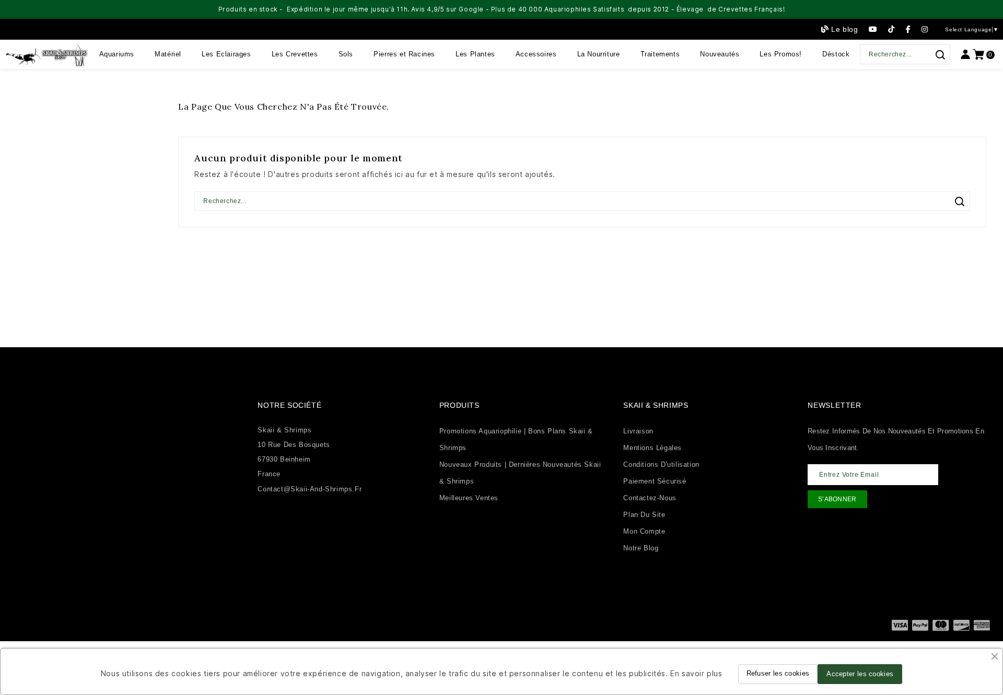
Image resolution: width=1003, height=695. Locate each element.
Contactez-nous (649, 498)
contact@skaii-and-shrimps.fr (309, 489)
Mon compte (644, 531)
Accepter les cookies (859, 674)
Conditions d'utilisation (661, 464)
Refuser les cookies (778, 673)
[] (940, 55)
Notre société (289, 405)
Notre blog (640, 548)
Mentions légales (652, 448)
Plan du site (644, 515)
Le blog (844, 29)
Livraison (638, 431)
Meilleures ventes (468, 498)
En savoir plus (696, 673)
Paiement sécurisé (654, 481)
